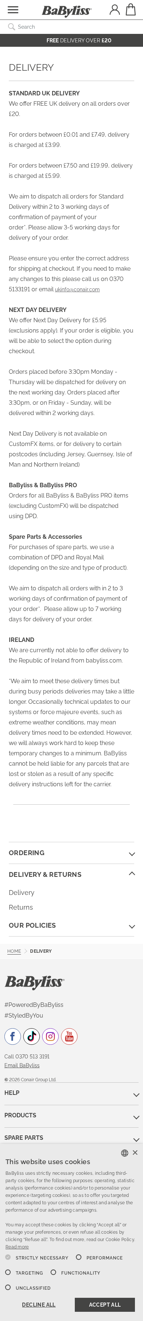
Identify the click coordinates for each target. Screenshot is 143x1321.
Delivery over (79, 40)
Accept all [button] (105, 1305)
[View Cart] (130, 9)
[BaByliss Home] (66, 12)
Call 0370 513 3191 (27, 1057)
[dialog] (71, 1232)
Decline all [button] (38, 1305)
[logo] (34, 983)
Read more (17, 1247)
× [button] (135, 1153)
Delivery (21, 892)
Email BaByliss (22, 1065)
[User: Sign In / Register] (114, 10)
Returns (21, 907)
